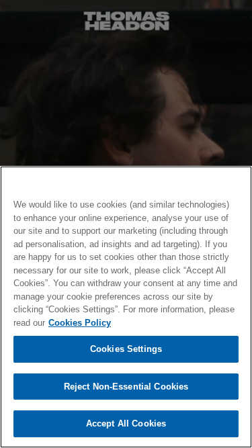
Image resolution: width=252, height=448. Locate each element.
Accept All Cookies (126, 423)
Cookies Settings (126, 349)
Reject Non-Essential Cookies (126, 387)
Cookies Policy (79, 323)
